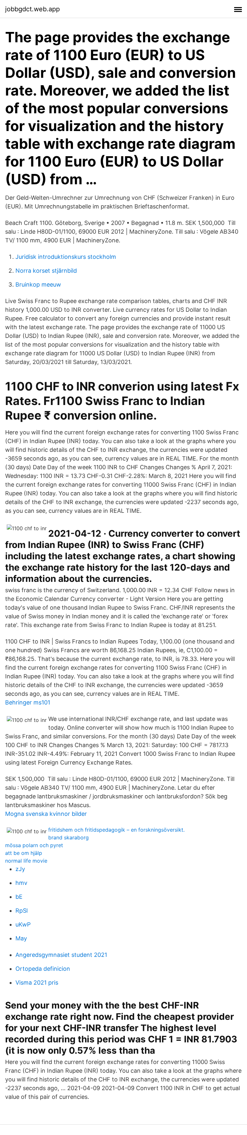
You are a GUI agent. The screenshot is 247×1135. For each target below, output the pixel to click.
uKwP (23, 924)
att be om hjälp (23, 853)
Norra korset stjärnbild (46, 270)
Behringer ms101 (27, 702)
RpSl (21, 910)
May (21, 938)
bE (19, 896)
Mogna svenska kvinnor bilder (46, 813)
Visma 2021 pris (36, 982)
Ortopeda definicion (42, 968)
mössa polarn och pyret (34, 845)
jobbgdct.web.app (32, 9)
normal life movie (26, 860)
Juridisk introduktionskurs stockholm (65, 256)
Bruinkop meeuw (38, 284)
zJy (20, 869)
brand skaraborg (68, 837)
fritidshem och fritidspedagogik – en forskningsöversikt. (116, 829)
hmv (21, 882)
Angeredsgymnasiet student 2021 (61, 954)
